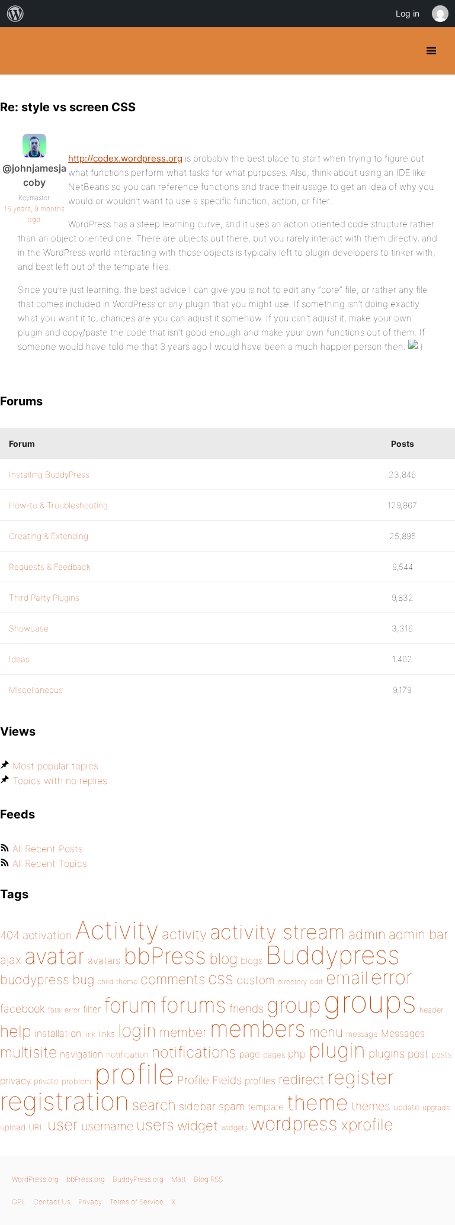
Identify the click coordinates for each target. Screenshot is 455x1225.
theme (317, 1102)
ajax (10, 960)
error (391, 977)
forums (193, 1005)
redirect (301, 1079)
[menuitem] (15, 13)
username (107, 1126)
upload (12, 1127)
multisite (28, 1052)
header (431, 1009)
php (297, 1053)
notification (127, 1054)
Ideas (19, 659)
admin (367, 934)
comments (172, 979)
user (62, 1125)
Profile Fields (209, 1080)
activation (47, 935)
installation (57, 1033)
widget (197, 1125)
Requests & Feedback (50, 567)
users (155, 1125)
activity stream (277, 932)
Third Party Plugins (44, 597)
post (418, 1053)
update (406, 1107)
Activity (117, 930)
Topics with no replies (59, 780)
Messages (403, 1033)
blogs (251, 960)
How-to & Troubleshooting (58, 505)
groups (369, 1002)
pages (274, 1054)
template (266, 1107)
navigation (81, 1054)
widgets (234, 1127)
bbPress (164, 955)
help (15, 1031)
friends (246, 1008)
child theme (117, 981)
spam (232, 1106)
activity (184, 934)
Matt (178, 1179)
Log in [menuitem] (407, 13)
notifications (194, 1052)
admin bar (418, 934)
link (89, 1034)
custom (255, 980)
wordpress (294, 1123)
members (258, 1028)
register (361, 1077)
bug (83, 979)
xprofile (367, 1124)
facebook (22, 1008)
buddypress (34, 979)
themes (370, 1106)
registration (64, 1101)
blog (223, 959)
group (294, 1005)
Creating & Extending (48, 536)
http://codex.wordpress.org (125, 158)
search (154, 1105)
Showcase (29, 628)
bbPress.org (85, 1179)
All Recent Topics (49, 863)
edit (316, 981)
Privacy (90, 1201)
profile (134, 1074)
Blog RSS (208, 1179)
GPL (18, 1201)
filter (92, 1009)
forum (130, 1005)
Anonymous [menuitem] (439, 13)
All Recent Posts (47, 849)
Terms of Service (137, 1201)
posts (441, 1054)
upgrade (436, 1107)
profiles (260, 1081)
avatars (104, 960)
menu (326, 1032)
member (183, 1032)
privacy (15, 1081)
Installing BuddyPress (49, 474)
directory (292, 981)
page (249, 1054)
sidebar (197, 1106)
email (347, 977)
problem (76, 1081)
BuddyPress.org (19, 51)
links (106, 1034)
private (46, 1081)
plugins (387, 1053)
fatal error (64, 1009)
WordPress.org (35, 1179)
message (362, 1034)
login (137, 1030)
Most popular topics (55, 766)
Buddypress (332, 955)
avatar (54, 956)
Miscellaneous (36, 690)
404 (10, 935)
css (220, 978)
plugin (337, 1049)
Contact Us (52, 1201)
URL (36, 1127)
